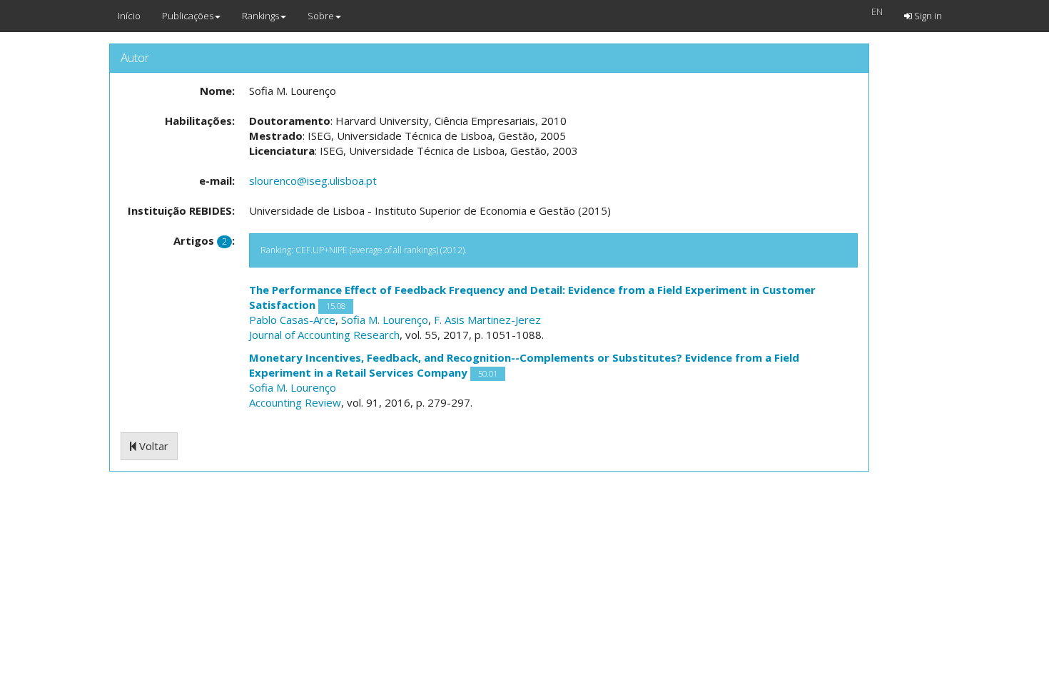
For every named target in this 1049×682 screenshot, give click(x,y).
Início (129, 15)
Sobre (321, 15)
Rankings (260, 15)
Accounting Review (295, 402)
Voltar (152, 446)
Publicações (187, 15)
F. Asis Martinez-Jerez (487, 319)
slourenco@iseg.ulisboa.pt (313, 180)
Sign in (927, 15)
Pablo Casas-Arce (292, 319)
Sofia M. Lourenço (384, 319)
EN (877, 11)
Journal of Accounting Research (324, 334)
